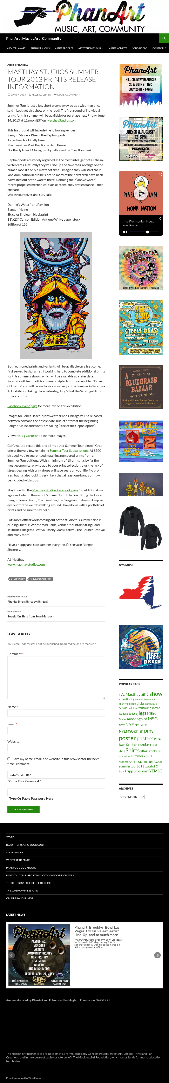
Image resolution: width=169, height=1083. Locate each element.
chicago (131, 703)
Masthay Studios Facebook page (55, 490)
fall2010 (123, 708)
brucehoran (149, 699)
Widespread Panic (18, 860)
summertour (150, 761)
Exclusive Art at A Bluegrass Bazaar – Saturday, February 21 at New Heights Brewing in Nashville (97, 933)
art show (151, 693)
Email (12, 724)
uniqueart (141, 771)
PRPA (157, 739)
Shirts (133, 750)
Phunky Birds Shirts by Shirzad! (27, 599)
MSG (153, 718)
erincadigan (151, 703)
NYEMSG (126, 731)
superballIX (151, 766)
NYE (130, 724)
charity (123, 703)
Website (13, 741)
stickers (155, 751)
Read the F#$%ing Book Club (25, 844)
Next (157, 955)
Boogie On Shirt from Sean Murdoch (30, 614)
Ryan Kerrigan (128, 744)
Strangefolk (15, 852)
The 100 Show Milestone (22, 890)
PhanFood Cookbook (21, 867)
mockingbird (137, 718)
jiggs (142, 713)
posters (145, 738)
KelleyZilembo (41, 94)
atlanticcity (127, 699)
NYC (122, 725)
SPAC (144, 751)
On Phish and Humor (20, 898)
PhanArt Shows (40, 48)
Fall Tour (133, 708)
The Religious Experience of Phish (28, 882)
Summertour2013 (40, 579)
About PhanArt (16, 48)
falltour (143, 708)
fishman (155, 708)
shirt (122, 751)
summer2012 (128, 762)
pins (149, 730)
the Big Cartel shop (28, 435)
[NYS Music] (141, 593)
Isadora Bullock (128, 713)
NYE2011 (141, 725)
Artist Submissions (89, 48)
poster (127, 737)
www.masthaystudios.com (26, 564)
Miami (122, 719)
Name (12, 707)
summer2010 (141, 756)
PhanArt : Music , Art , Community (33, 38)
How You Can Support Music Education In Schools (40, 875)
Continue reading (103, 950)
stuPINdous (124, 756)
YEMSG (155, 771)
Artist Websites (118, 48)
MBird (151, 713)
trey (121, 771)
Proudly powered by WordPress (23, 1077)
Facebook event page (22, 406)
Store (10, 837)
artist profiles (17, 64)
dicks (140, 703)
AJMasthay (18, 579)
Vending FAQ (140, 48)
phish (138, 731)
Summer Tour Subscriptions (69, 450)
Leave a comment (68, 94)
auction (139, 699)
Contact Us (159, 48)
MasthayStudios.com (61, 120)
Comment (15, 654)
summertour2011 (131, 766)
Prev (11, 955)
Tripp (128, 771)
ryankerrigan (148, 744)
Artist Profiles (64, 48)
